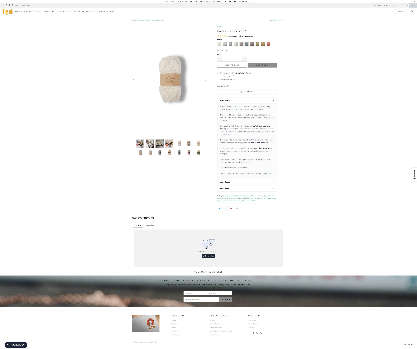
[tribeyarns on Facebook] (6, 5)
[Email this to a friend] (236, 208)
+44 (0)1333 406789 (22, 5)
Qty (218, 54)
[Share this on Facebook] (225, 208)
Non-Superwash (270, 198)
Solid (226, 201)
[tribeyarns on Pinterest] (13, 5)
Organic (220, 201)
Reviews (173, 327)
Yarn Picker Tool (176, 335)
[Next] (206, 80)
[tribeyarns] (7, 12)
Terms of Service (253, 324)
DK (264, 196)
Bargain (247, 196)
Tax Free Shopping (216, 324)
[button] (18, 11)
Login (405, 5)
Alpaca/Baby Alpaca (236, 196)
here (270, 173)
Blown (253, 196)
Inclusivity (251, 327)
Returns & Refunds (216, 327)
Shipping (212, 320)
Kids (239, 198)
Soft (237, 109)
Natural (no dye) (257, 198)
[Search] (412, 11)
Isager (220, 27)
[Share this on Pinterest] (231, 208)
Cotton (259, 196)
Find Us (173, 320)
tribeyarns (140, 342)
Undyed (240, 201)
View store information (228, 79)
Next (281, 20)
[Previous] (134, 80)
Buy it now (262, 65)
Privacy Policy (252, 320)
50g (226, 196)
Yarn (245, 201)
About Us (174, 324)
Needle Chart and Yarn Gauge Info (221, 331)
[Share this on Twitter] (219, 208)
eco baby (228, 198)
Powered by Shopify (150, 342)
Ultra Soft (232, 201)
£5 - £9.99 (251, 201)
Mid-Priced (246, 198)
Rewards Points (215, 335)
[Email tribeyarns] (2, 5)
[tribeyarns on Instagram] (9, 5)
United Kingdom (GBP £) (383, 5)
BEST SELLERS (175, 331)
